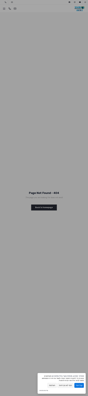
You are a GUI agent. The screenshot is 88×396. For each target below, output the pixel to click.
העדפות (52, 385)
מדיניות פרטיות (43, 390)
